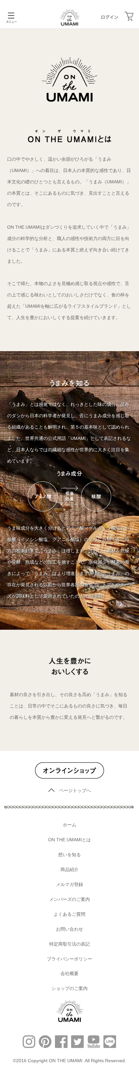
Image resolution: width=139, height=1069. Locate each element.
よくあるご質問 (69, 914)
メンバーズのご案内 (69, 899)
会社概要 (69, 973)
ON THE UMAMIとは (69, 839)
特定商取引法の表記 (69, 944)
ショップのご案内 (69, 988)
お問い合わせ (69, 929)
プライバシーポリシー (69, 958)
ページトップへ (75, 790)
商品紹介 (69, 869)
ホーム (69, 824)
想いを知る (69, 854)
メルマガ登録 (69, 884)
